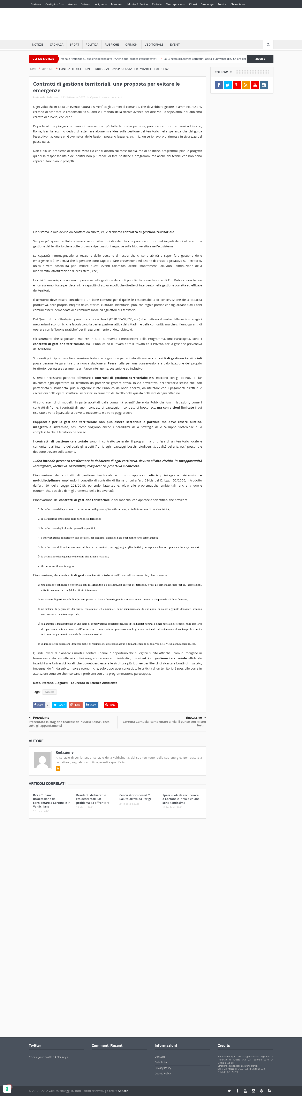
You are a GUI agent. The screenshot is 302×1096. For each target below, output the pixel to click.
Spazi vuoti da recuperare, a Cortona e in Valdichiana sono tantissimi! (181, 798)
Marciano (117, 4)
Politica (92, 44)
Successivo (194, 717)
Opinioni (131, 44)
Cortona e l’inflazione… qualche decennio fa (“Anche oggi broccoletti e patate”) (85, 58)
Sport (74, 44)
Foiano (85, 4)
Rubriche (112, 44)
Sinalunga (207, 4)
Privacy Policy (163, 1068)
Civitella (157, 4)
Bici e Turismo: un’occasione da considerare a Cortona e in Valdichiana (51, 800)
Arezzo (72, 4)
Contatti (160, 1056)
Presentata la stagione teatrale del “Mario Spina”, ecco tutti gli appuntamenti (69, 724)
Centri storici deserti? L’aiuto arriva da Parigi (135, 797)
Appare (123, 1091)
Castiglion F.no (54, 4)
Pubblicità (161, 1062)
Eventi (175, 44)
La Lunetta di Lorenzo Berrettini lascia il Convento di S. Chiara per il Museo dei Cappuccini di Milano (203, 58)
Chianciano (238, 4)
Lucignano (100, 4)
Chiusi (193, 4)
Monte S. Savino (137, 4)
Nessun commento (112, 97)
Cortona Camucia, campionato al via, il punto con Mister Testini (164, 723)
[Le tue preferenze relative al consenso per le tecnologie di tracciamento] (7, 1089)
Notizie (38, 44)
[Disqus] (117, 876)
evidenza (49, 691)
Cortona (36, 4)
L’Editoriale (154, 44)
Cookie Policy (163, 1073)
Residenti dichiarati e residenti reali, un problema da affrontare (92, 798)
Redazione (52, 97)
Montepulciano (175, 4)
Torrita (222, 4)
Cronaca (56, 44)
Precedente (41, 717)
